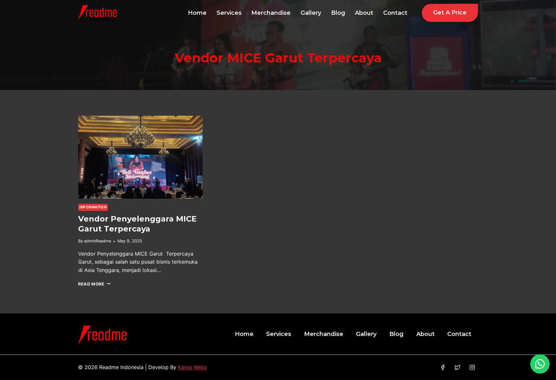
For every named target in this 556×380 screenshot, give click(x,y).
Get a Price (450, 12)
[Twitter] (457, 367)
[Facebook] (442, 367)
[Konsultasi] (540, 364)
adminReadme (97, 241)
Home (197, 12)
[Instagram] (472, 367)
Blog (338, 12)
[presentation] (140, 157)
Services (229, 12)
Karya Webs (192, 367)
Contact (395, 12)
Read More (94, 284)
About (364, 12)
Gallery (311, 12)
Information (93, 207)
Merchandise (271, 12)
